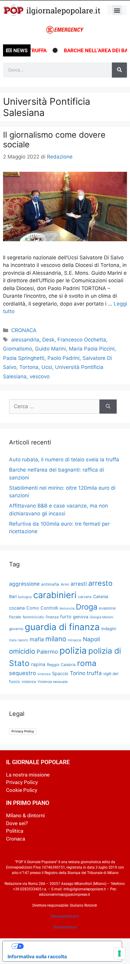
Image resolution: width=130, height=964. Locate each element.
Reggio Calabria (61, 664)
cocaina (17, 607)
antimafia (50, 584)
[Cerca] (119, 70)
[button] (117, 10)
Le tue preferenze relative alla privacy (68, 946)
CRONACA (24, 330)
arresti (78, 584)
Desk (48, 340)
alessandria (25, 340)
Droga (86, 606)
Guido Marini (50, 349)
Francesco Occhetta (81, 340)
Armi (65, 584)
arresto (100, 583)
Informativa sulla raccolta (37, 956)
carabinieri (54, 595)
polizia (73, 650)
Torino (77, 673)
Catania (100, 596)
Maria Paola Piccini (92, 349)
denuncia (66, 608)
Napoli (91, 639)
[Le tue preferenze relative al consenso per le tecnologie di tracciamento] (119, 953)
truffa (94, 673)
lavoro (23, 640)
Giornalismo (17, 349)
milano (55, 639)
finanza (52, 617)
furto (65, 617)
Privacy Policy (22, 731)
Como (32, 608)
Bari (13, 596)
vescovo (40, 376)
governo (16, 628)
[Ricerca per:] (54, 406)
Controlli (49, 608)
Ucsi (46, 367)
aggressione (24, 584)
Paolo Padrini (63, 358)
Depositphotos (65, 927)
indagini (108, 628)
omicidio (22, 651)
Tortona (28, 367)
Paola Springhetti (23, 358)
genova (80, 617)
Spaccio (60, 673)
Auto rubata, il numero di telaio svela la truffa (64, 459)
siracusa (43, 674)
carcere (85, 596)
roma (86, 663)
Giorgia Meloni (101, 617)
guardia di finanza (62, 627)
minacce (74, 640)
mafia (37, 639)
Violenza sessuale (52, 682)
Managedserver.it (65, 916)
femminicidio (33, 617)
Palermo (47, 651)
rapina (38, 664)
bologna (25, 597)
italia (13, 640)
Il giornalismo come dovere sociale (54, 139)
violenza (28, 681)
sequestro (22, 673)
